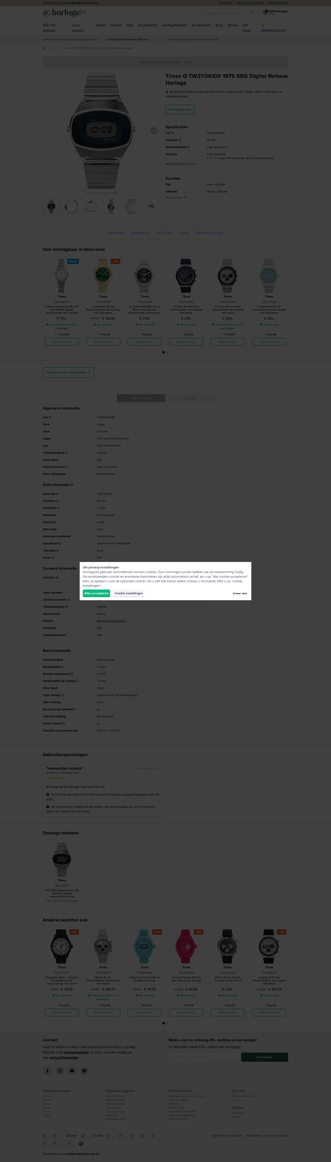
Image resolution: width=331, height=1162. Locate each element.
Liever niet (240, 593)
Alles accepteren (96, 593)
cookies (150, 572)
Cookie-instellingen (129, 593)
